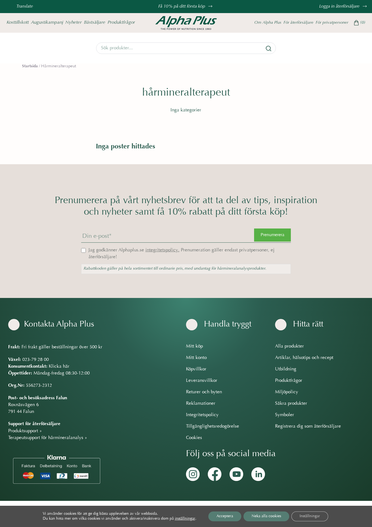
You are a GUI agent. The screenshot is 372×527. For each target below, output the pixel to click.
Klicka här (59, 366)
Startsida (30, 66)
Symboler (284, 415)
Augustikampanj (47, 22)
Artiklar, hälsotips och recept (304, 358)
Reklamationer (200, 403)
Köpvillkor (196, 369)
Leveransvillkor (201, 381)
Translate (24, 6)
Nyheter (73, 22)
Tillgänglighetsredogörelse (212, 426)
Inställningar (310, 516)
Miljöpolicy (286, 392)
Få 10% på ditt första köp (182, 6)
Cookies (194, 438)
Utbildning (285, 369)
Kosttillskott (18, 22)
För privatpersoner (332, 23)
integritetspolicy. (162, 250)
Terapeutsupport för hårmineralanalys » (47, 438)
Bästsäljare (94, 22)
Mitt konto (196, 358)
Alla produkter (289, 346)
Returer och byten (204, 392)
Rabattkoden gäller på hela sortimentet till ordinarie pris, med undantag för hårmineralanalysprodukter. (175, 269)
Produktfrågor (121, 22)
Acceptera (225, 516)
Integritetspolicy (202, 415)
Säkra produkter (291, 403)
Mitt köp (194, 346)
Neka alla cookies (266, 516)
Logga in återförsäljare (340, 6)
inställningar (185, 519)
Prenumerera (272, 235)
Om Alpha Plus (267, 23)
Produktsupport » (25, 431)
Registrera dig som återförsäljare (308, 426)
